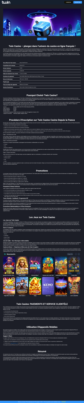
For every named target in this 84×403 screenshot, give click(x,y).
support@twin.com (14, 343)
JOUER (42, 39)
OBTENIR (63, 401)
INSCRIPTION (77, 2)
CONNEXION (68, 2)
